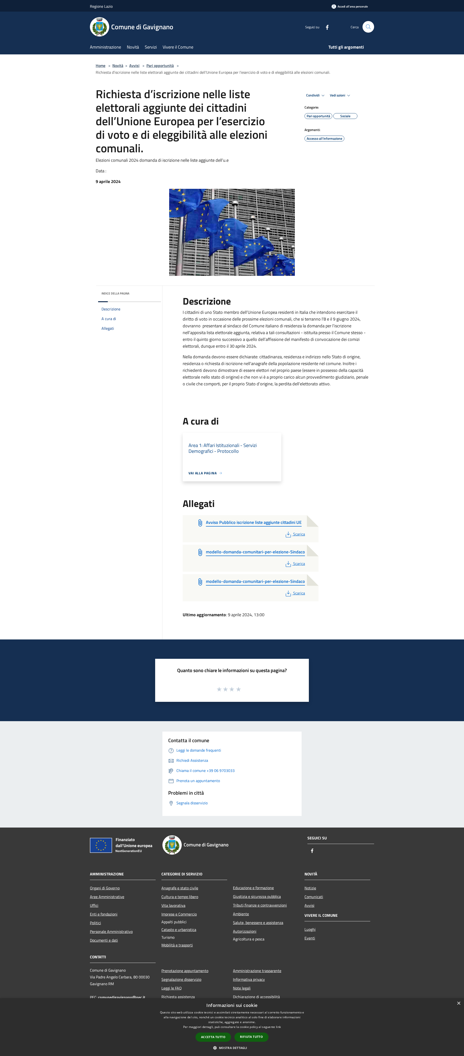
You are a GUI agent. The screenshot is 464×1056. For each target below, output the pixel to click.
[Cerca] (368, 27)
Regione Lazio (101, 6)
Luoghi (310, 929)
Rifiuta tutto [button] (251, 1037)
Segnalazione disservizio (181, 979)
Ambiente (241, 914)
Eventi (309, 938)
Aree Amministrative (107, 897)
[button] (232, 1047)
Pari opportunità (160, 65)
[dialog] (232, 1027)
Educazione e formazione (253, 888)
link (278, 1027)
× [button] (458, 1003)
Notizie (310, 888)
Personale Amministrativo (111, 931)
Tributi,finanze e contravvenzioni (260, 905)
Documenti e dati (104, 940)
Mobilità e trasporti (177, 945)
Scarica (299, 534)
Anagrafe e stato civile (179, 888)
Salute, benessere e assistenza (258, 922)
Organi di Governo (105, 888)
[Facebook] (325, 26)
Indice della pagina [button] (115, 293)
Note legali (242, 988)
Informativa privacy (249, 979)
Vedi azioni (338, 95)
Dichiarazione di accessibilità (256, 997)
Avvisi (134, 65)
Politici (95, 923)
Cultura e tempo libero (179, 897)
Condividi (313, 95)
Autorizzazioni (244, 931)
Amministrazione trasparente (257, 971)
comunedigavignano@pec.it (121, 997)
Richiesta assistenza (178, 997)
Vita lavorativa (173, 905)
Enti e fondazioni (103, 914)
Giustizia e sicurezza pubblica (257, 896)
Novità (117, 65)
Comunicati (313, 897)
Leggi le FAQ (171, 988)
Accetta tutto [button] (213, 1037)
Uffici (94, 905)
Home (100, 65)
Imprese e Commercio (179, 914)
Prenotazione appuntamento (184, 971)
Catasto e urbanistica (178, 929)
